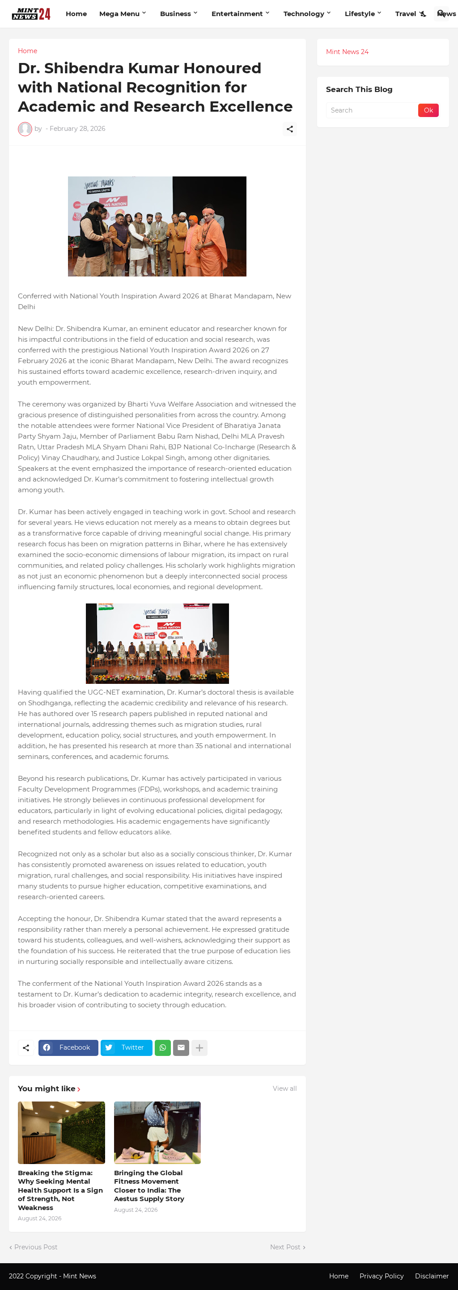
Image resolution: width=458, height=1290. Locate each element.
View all (285, 1088)
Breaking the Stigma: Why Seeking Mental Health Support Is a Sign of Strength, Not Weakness (60, 1190)
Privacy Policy (382, 1276)
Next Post (285, 1247)
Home (76, 13)
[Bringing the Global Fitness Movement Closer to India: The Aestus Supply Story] (157, 1133)
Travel (405, 13)
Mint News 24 (347, 52)
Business (175, 13)
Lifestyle (360, 13)
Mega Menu (119, 13)
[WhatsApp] (163, 1048)
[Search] (441, 13)
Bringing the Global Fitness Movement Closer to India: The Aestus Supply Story (149, 1186)
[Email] (181, 1048)
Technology (304, 13)
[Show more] (199, 1048)
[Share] (290, 129)
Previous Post (36, 1247)
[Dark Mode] (424, 13)
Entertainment (237, 13)
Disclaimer (432, 1276)
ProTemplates (119, 1276)
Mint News (80, 1276)
